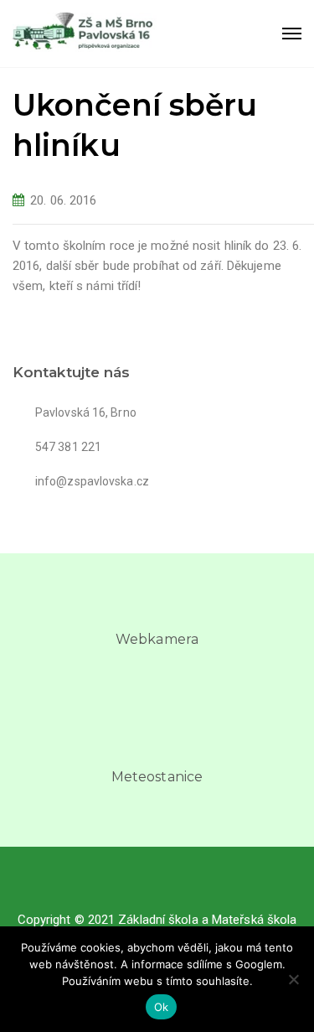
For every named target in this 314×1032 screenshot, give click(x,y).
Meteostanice (157, 777)
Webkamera (157, 639)
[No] (293, 979)
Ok (161, 1007)
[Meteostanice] (157, 741)
